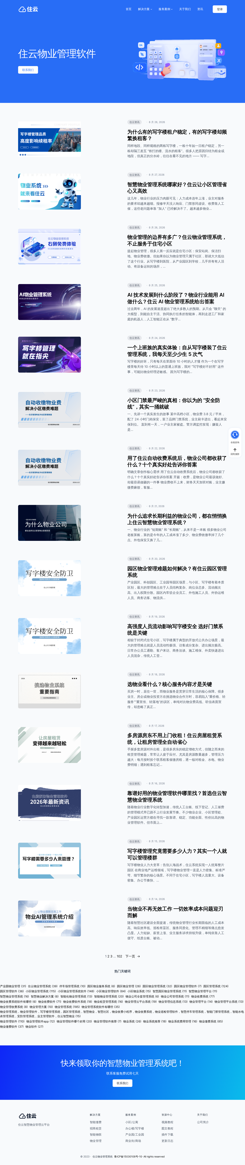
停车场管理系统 (72, 986)
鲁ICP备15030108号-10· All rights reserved (139, 1156)
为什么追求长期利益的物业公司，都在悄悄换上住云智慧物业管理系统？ (177, 519)
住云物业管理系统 (43, 986)
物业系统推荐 (154, 1021)
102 (119, 956)
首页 (129, 9)
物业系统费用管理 (182, 1021)
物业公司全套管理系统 (142, 996)
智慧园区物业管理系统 (170, 991)
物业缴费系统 (211, 1021)
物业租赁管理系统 (108, 1001)
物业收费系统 (203, 996)
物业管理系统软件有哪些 (101, 1007)
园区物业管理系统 (157, 986)
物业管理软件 (12, 1021)
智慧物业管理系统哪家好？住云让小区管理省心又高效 (177, 187)
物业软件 (34, 1026)
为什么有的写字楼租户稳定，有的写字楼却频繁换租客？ (177, 135)
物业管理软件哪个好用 (74, 1021)
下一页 (132, 956)
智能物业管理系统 (109, 996)
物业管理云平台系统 (141, 1001)
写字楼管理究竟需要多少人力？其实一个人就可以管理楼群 (177, 854)
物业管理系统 (67, 1007)
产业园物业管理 (13, 986)
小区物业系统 (139, 991)
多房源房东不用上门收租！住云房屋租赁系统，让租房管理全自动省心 (174, 738)
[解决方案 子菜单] (151, 9)
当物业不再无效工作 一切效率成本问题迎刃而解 (175, 912)
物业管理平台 (201, 1001)
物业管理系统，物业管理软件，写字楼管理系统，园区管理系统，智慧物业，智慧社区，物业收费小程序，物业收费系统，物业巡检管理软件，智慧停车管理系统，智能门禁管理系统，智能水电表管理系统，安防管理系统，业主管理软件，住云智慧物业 (122, 1014)
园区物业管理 (129, 986)
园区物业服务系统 (101, 986)
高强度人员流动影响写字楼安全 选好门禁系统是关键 (175, 629)
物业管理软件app (40, 1021)
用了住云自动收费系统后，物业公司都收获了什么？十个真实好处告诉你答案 (177, 461)
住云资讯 (134, 122)
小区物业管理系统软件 (76, 991)
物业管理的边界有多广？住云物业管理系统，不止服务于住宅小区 (177, 240)
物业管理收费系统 (14, 1007)
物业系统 (132, 1021)
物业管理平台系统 (229, 1001)
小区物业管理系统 (41, 991)
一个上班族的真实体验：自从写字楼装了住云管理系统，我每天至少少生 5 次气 (177, 350)
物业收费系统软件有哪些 (18, 1001)
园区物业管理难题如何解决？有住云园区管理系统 (177, 571)
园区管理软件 (12, 991)
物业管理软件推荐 (107, 1021)
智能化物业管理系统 (76, 996)
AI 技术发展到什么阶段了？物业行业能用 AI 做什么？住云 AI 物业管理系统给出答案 (175, 298)
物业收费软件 (49, 1001)
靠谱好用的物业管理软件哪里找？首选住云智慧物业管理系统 (177, 796)
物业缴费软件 (12, 1026)
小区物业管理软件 (111, 991)
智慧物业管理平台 (203, 991)
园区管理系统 (215, 986)
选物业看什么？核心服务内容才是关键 (169, 684)
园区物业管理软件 (188, 986)
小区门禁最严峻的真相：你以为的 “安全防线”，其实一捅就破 (173, 403)
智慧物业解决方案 (45, 996)
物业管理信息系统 (173, 1001)
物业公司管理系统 (175, 996)
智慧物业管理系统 (14, 996)
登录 (220, 9)
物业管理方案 (41, 1007)
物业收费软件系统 (77, 1001)
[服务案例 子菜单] (172, 9)
